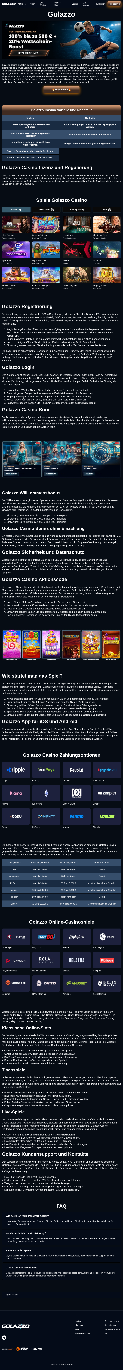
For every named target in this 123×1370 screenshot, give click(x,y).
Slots (105, 210)
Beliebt (14, 210)
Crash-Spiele (75, 210)
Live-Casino (44, 210)
